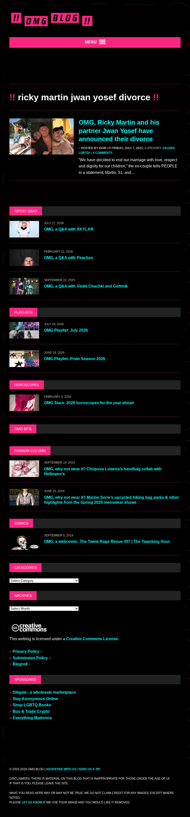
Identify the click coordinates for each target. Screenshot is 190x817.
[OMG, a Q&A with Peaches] (24, 263)
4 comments (103, 153)
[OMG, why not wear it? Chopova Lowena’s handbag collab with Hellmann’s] (24, 474)
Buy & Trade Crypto (31, 711)
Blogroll (20, 664)
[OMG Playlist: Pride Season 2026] (24, 364)
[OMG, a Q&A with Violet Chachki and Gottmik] (24, 291)
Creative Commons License (92, 639)
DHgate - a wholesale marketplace (44, 692)
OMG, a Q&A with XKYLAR (69, 229)
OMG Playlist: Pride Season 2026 (74, 359)
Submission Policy (30, 658)
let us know (32, 802)
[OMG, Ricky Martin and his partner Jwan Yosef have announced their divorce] (41, 151)
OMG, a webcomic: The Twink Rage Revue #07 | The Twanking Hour (107, 541)
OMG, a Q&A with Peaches (68, 258)
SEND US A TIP (89, 769)
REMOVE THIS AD (95, 73)
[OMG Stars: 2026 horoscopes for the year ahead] (24, 408)
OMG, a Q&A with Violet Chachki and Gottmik (86, 286)
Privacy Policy (26, 651)
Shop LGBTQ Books (32, 705)
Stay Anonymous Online (35, 699)
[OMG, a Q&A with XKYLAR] (24, 234)
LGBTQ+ (85, 153)
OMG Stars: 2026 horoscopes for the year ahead (89, 403)
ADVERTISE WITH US (61, 769)
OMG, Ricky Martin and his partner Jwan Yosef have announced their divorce (119, 131)
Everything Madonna (32, 718)
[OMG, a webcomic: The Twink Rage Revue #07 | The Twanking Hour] (24, 546)
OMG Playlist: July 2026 (66, 330)
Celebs (169, 148)
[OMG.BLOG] (52, 18)
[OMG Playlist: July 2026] (24, 335)
